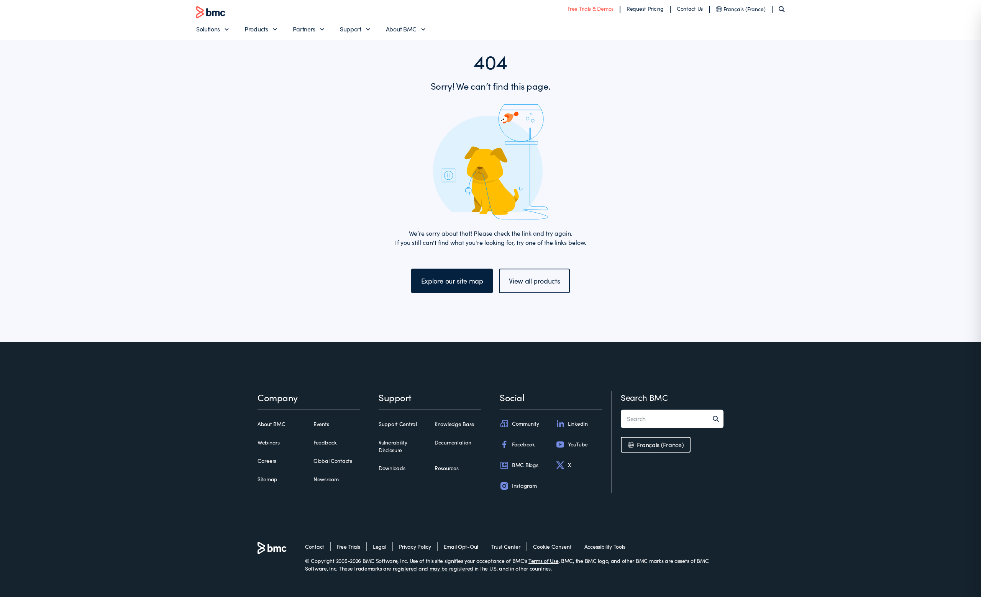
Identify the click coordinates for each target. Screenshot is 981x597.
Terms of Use (543, 560)
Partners (304, 29)
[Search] (782, 9)
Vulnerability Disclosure (393, 446)
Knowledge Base (454, 424)
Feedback (325, 442)
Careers (267, 460)
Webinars (269, 442)
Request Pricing (645, 8)
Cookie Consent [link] (552, 546)
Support (350, 29)
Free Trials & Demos (591, 8)
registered (405, 568)
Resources (446, 468)
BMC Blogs (525, 465)
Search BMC (644, 397)
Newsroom (326, 479)
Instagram (524, 485)
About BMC (401, 29)
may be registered (451, 568)
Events (321, 424)
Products (256, 29)
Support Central (398, 424)
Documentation (453, 442)
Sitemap (267, 479)
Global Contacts (332, 460)
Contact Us (690, 8)
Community (525, 423)
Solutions (208, 29)
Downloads (392, 468)
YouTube (578, 444)
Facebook (523, 444)
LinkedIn (578, 423)
